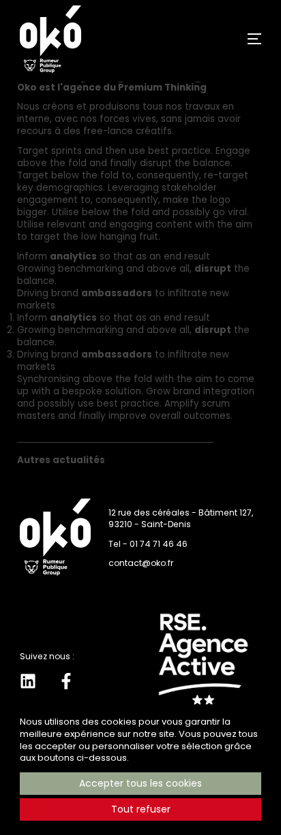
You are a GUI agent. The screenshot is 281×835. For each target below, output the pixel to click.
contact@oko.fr (140, 563)
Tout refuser (141, 809)
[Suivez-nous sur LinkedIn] (28, 681)
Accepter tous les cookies (140, 783)
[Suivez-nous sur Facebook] (66, 681)
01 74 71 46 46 (159, 544)
